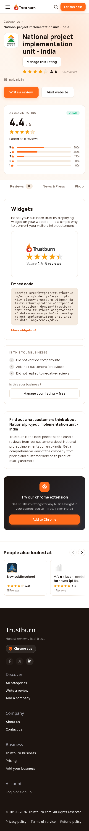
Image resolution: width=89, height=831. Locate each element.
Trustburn (20, 629)
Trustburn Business (21, 753)
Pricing (11, 760)
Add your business (20, 768)
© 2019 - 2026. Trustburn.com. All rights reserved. (44, 812)
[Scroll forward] (81, 552)
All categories (16, 683)
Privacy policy (16, 821)
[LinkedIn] (30, 661)
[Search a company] (56, 7)
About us (13, 721)
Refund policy (70, 821)
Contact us (14, 729)
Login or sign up (18, 792)
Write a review (17, 690)
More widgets (21, 330)
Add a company (18, 698)
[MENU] (7, 7)
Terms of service (43, 821)
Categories (12, 21)
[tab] (21, 186)
